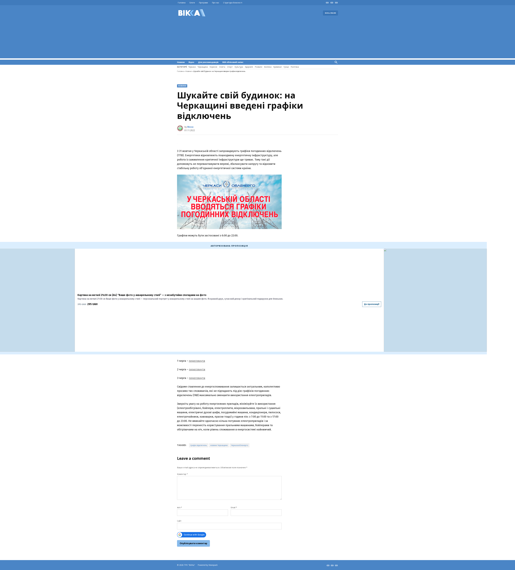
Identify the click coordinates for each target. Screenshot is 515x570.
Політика (295, 67)
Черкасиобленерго (239, 445)
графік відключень (198, 445)
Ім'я (179, 507)
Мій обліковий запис (232, 62)
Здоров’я (249, 67)
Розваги (258, 67)
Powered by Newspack (208, 565)
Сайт (179, 521)
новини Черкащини (219, 445)
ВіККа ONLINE (330, 13)
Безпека (267, 67)
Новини (181, 62)
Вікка (190, 126)
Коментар (182, 474)
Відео (191, 62)
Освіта (222, 67)
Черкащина (203, 67)
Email (234, 507)
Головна (181, 2)
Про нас (215, 2)
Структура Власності (232, 2)
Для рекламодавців (208, 62)
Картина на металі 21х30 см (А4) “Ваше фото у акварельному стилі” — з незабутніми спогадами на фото (142, 295)
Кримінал (277, 67)
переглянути (197, 360)
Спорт (230, 67)
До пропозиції (371, 304)
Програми (203, 2)
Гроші (286, 67)
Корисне (213, 67)
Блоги (192, 2)
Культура (239, 67)
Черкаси (192, 67)
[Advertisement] (257, 39)
